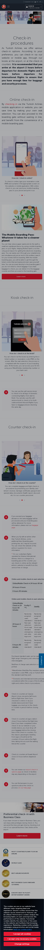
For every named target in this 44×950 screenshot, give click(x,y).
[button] (22, 944)
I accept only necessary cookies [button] (22, 939)
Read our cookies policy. (22, 929)
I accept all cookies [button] (22, 934)
